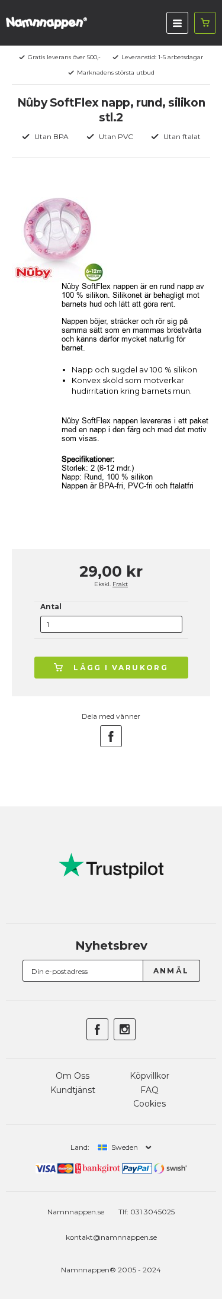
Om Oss (72, 1075)
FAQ (149, 1090)
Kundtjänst (72, 1090)
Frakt (120, 584)
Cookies (149, 1103)
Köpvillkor (149, 1075)
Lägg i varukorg (120, 667)
